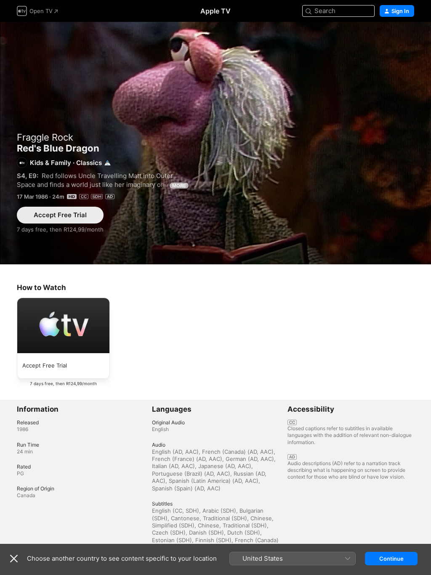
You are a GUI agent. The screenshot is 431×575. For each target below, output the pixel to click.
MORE (179, 186)
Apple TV (215, 11)
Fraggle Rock (45, 137)
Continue (391, 558)
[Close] (14, 558)
